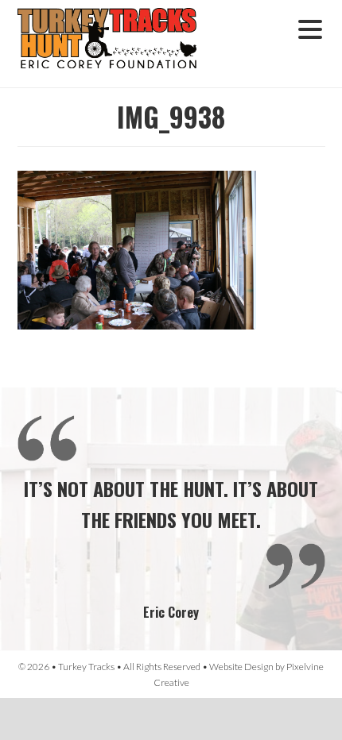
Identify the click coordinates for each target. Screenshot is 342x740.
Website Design (241, 667)
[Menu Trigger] (310, 27)
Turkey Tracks (116, 43)
